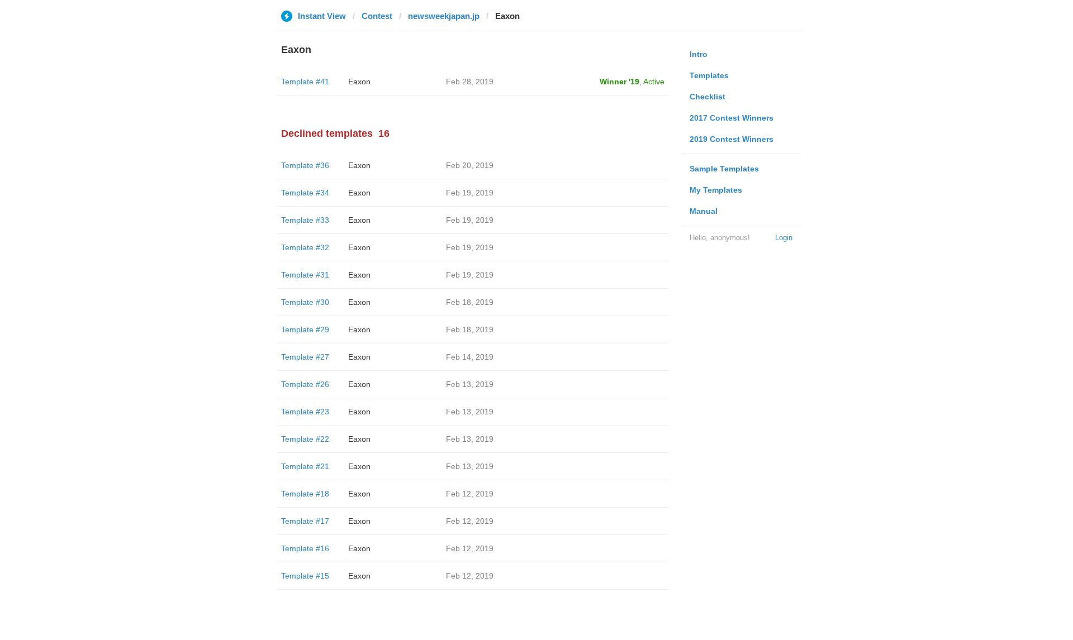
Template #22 (305, 438)
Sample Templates (724, 168)
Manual (704, 211)
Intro (699, 54)
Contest (377, 16)
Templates (709, 75)
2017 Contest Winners (731, 117)
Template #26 (305, 384)
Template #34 (305, 192)
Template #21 (305, 466)
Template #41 (305, 81)
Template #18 (305, 493)
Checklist (707, 96)
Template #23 (305, 411)
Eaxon (359, 81)
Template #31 (305, 274)
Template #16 (305, 548)
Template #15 (305, 575)
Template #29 (305, 329)
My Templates (716, 189)
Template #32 (305, 247)
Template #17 (305, 521)
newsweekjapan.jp (443, 16)
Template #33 (305, 220)
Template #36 (305, 165)
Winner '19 (619, 81)
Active (653, 81)
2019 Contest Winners (731, 139)
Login (783, 237)
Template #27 (305, 356)
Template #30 (305, 302)
